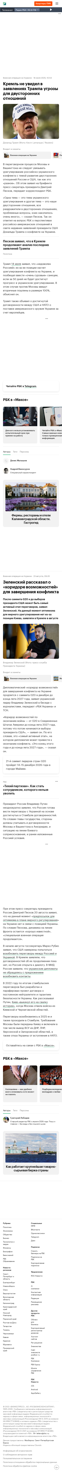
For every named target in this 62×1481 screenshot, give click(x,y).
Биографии (7, 1251)
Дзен (33, 1240)
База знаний (8, 1255)
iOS (32, 1385)
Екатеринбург (9, 1282)
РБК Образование (9, 1259)
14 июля (16, 263)
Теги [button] (15, 451)
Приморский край (8, 1349)
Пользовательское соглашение (17, 1458)
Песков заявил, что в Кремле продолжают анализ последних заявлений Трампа (26, 245)
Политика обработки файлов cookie (20, 1465)
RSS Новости (36, 1275)
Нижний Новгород (7, 1313)
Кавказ (6, 1337)
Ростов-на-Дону (9, 1322)
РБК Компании (35, 1359)
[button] (27, 155)
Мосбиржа (29, 1440)
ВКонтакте (35, 1229)
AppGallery (35, 1393)
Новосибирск (9, 1286)
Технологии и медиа (8, 1242)
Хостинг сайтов (34, 1337)
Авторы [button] (7, 451)
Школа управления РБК (35, 1370)
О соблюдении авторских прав (17, 1454)
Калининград (8, 1303)
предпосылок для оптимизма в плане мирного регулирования (30, 918)
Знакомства (35, 1346)
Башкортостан (9, 1293)
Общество (7, 1234)
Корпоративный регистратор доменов (35, 1330)
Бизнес (6, 1238)
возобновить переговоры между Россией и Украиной (30, 955)
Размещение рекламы (35, 1303)
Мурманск (7, 1344)
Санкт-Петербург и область (8, 1276)
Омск (5, 1289)
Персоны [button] (24, 451)
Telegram (30, 386)
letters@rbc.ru (43, 1433)
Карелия (6, 1340)
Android (34, 1389)
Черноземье (8, 1333)
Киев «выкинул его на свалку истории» (25, 1003)
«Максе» (49, 1045)
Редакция (35, 1298)
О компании (35, 1287)
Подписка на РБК (36, 1258)
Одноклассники (38, 1233)
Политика (7, 253)
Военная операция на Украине (17, 77)
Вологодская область (8, 1298)
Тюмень (6, 1329)
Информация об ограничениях (17, 1450)
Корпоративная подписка (37, 1264)
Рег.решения (35, 1342)
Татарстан (7, 1326)
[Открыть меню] (57, 4)
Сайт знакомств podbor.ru (35, 1352)
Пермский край (9, 1319)
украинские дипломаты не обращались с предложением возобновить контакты (30, 972)
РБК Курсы (35, 1364)
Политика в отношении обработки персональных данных (30, 1461)
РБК (5, 781)
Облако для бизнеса (34, 1322)
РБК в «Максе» (15, 400)
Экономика (7, 1230)
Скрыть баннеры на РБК (38, 1251)
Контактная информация (35, 1293)
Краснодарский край (10, 1307)
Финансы (7, 1247)
